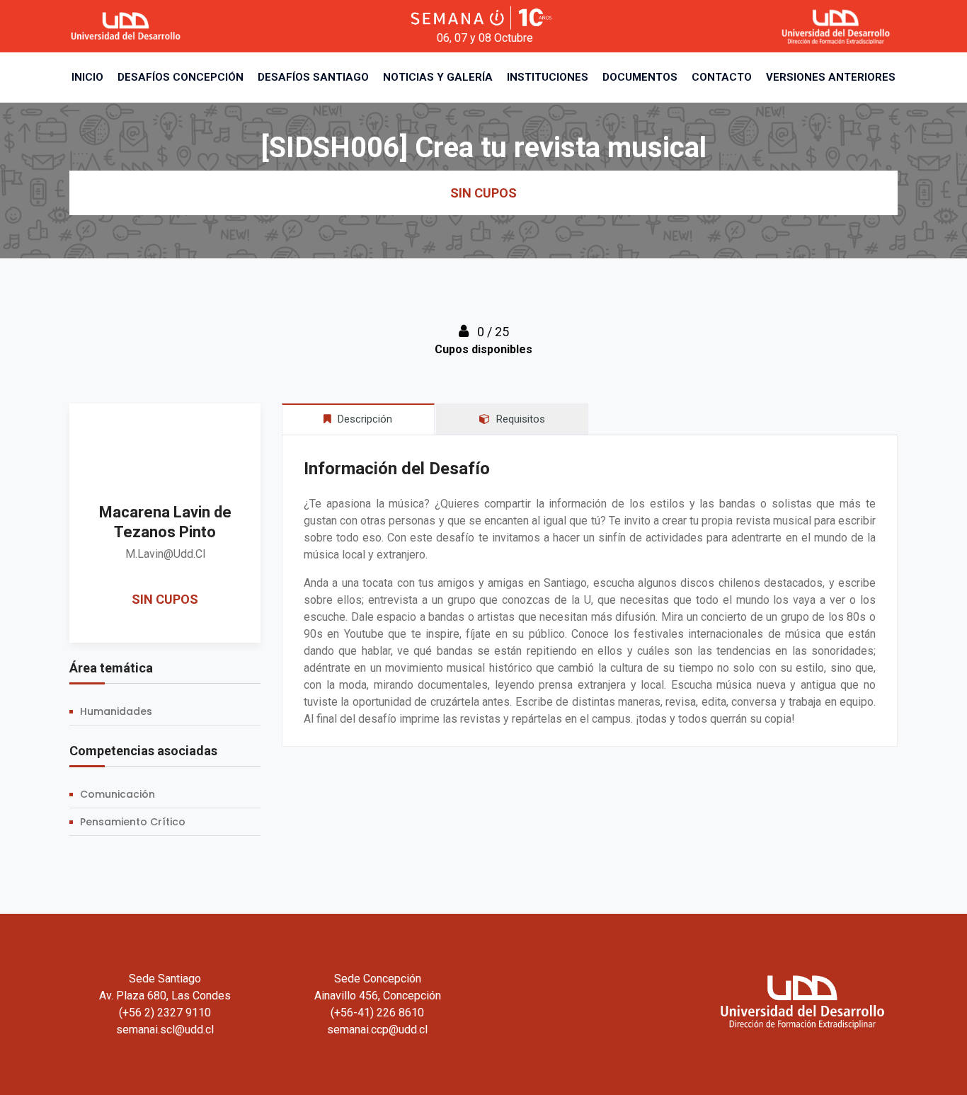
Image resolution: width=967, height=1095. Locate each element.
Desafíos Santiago (313, 77)
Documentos (639, 77)
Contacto (722, 77)
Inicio (87, 77)
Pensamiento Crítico (132, 821)
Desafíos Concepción (181, 77)
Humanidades (116, 711)
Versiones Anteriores (831, 77)
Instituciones (547, 77)
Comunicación (117, 794)
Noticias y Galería (438, 77)
